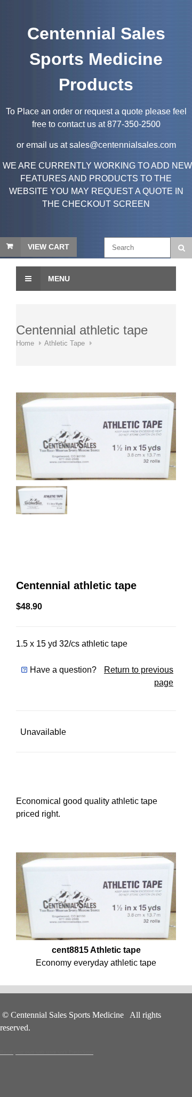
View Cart (48, 246)
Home (25, 343)
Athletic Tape (64, 343)
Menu (58, 278)
